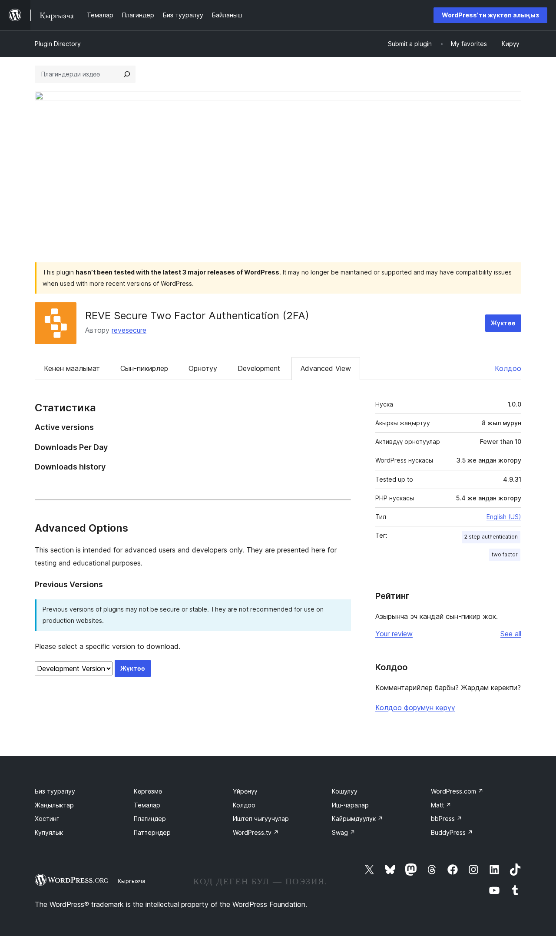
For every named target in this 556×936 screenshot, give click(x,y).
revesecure (129, 330)
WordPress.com (457, 791)
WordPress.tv (256, 832)
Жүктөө (503, 323)
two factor (505, 554)
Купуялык (49, 832)
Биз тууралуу (55, 791)
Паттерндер (152, 832)
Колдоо (508, 368)
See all (510, 633)
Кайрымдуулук (357, 818)
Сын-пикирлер (144, 368)
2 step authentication (491, 536)
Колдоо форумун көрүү (415, 707)
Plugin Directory (58, 43)
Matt (441, 805)
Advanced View (326, 368)
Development (259, 368)
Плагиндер (150, 818)
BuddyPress (452, 832)
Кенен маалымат (72, 368)
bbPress (446, 818)
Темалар (147, 805)
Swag (343, 832)
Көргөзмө (148, 791)
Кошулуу (344, 791)
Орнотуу (203, 368)
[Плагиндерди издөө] (127, 74)
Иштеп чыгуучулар (261, 818)
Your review (394, 633)
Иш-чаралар (350, 805)
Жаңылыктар (54, 805)
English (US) (503, 516)
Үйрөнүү (245, 791)
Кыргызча (132, 880)
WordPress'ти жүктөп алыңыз (490, 15)
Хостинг (47, 818)
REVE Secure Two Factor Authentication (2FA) (197, 315)
